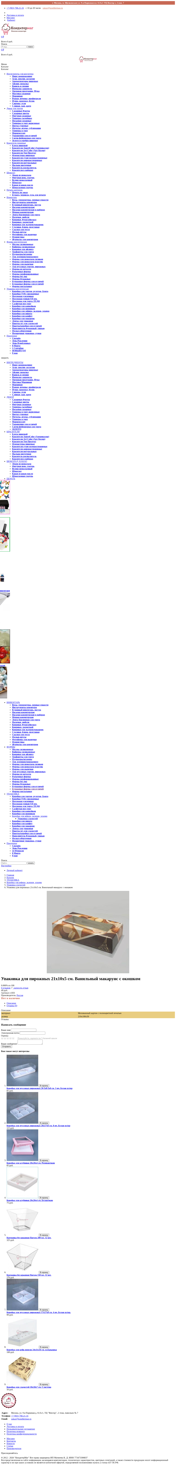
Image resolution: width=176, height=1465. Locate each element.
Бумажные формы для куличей (28, 281)
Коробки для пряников (23, 308)
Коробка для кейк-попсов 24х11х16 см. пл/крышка (32, 1350)
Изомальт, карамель (22, 88)
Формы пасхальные (22, 286)
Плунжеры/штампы (22, 254)
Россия (20, 995)
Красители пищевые (16, 143)
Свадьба (16, 338)
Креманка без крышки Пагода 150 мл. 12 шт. (29, 1275)
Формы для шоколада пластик (27, 261)
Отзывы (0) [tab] (12, 1005)
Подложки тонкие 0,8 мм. (24, 299)
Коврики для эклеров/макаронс (28, 224)
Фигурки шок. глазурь (23, 177)
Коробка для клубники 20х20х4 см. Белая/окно (30, 1200)
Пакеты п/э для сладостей (25, 323)
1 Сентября (18, 348)
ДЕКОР (10, 397)
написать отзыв (20, 988)
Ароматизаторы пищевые (25, 81)
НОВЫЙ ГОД (19, 350)
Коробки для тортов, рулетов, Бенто (30, 291)
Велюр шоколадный (22, 180)
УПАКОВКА (13, 794)
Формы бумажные (21, 279)
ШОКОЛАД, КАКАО (17, 461)
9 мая (15, 353)
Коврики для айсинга (22, 249)
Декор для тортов (15, 108)
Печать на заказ (20, 192)
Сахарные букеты (21, 111)
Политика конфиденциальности (22, 1434)
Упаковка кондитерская (18, 289)
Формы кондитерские (17, 242)
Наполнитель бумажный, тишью (28, 328)
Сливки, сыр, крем (21, 106)
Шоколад (11, 173)
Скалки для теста (21, 229)
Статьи (10, 1446)
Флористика (18, 237)
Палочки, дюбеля (20, 217)
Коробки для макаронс (23, 318)
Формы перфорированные (25, 274)
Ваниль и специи (20, 86)
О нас (9, 1424)
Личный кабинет (15, 870)
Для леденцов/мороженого (25, 257)
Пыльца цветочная (21, 165)
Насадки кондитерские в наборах (28, 210)
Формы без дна (19, 276)
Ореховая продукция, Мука (25, 91)
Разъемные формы (21, 271)
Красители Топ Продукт (24, 153)
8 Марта (16, 346)
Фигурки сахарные (21, 116)
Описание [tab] (11, 1003)
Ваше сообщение (9, 1044)
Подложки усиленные (23, 296)
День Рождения (19, 341)
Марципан (17, 96)
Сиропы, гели (19, 103)
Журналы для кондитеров (25, 239)
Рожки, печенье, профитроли (26, 98)
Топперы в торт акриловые (26, 123)
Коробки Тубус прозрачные (25, 294)
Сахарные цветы (20, 113)
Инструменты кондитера (24, 202)
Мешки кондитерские (23, 212)
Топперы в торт (20, 130)
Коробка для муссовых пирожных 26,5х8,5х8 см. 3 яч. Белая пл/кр (39, 1088)
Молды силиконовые (22, 244)
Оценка (4, 1036)
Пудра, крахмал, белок (23, 101)
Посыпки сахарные (21, 121)
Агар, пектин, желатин (23, 79)
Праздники (12, 336)
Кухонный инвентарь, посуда (26, 205)
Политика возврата (16, 1431)
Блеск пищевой (20, 145)
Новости (11, 1443)
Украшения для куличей (24, 135)
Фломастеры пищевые (23, 155)
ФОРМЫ (11, 747)
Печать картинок (15, 190)
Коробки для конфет (22, 316)
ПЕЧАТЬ (11, 478)
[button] (2, 37)
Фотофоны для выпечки (24, 234)
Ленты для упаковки (22, 321)
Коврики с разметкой (22, 222)
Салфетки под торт (21, 304)
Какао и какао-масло (22, 185)
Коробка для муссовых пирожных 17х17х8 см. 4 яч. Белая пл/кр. (39, 1312)
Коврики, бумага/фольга (24, 219)
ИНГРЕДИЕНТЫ (15, 362)
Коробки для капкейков (24, 306)
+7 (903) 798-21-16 (15, 8)
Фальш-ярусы (19, 232)
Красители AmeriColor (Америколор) (30, 148)
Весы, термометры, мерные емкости (30, 200)
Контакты (11, 1441)
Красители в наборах (22, 170)
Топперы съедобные (22, 118)
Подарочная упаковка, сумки (26, 333)
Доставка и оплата (15, 1426)
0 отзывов (5, 988)
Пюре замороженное (22, 76)
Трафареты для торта (23, 252)
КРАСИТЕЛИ (13, 431)
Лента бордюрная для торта (26, 215)
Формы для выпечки (22, 264)
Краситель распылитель (24, 168)
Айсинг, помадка (20, 84)
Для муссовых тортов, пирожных (29, 266)
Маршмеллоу (18, 133)
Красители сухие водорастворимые (29, 158)
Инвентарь (12, 197)
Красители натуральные (24, 163)
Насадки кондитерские (23, 207)
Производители (14, 1448)
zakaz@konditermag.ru (53, 8)
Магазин (11, 1438)
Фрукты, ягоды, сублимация (26, 128)
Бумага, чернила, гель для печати (29, 195)
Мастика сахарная (21, 93)
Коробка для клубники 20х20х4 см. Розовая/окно (31, 1163)
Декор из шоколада (21, 175)
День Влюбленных (21, 343)
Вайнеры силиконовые (23, 247)
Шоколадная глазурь (22, 187)
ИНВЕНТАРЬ (13, 702)
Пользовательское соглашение (21, 1429)
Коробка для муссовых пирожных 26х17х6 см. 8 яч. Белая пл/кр (38, 1125)
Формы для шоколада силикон (27, 259)
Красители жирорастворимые (27, 160)
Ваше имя (5, 1030)
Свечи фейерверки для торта (26, 138)
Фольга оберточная (21, 331)
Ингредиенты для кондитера (20, 74)
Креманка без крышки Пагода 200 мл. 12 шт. (29, 1238)
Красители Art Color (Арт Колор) (28, 150)
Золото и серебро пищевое (25, 140)
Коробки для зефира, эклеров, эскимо (30, 311)
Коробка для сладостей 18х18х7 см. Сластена (29, 1387)
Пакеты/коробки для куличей (27, 326)
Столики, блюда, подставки (25, 227)
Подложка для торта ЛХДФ (26, 301)
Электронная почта (10, 1033)
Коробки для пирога (22, 313)
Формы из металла (21, 269)
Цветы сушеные (20, 126)
